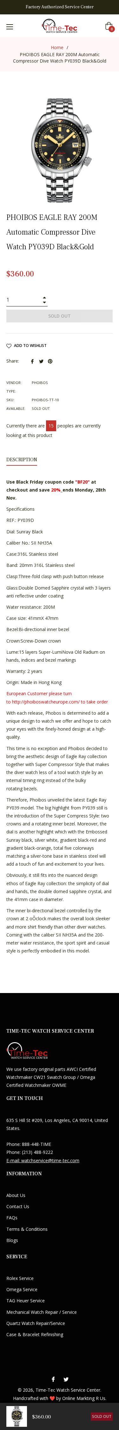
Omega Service (21, 1289)
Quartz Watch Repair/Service (35, 1323)
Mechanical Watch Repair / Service (41, 1312)
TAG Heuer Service (25, 1301)
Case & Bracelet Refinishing (34, 1334)
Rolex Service (20, 1278)
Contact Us (17, 1206)
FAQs (11, 1218)
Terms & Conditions (27, 1229)
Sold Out (101, 1416)
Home (57, 47)
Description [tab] (21, 459)
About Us (15, 1195)
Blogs (12, 1240)
